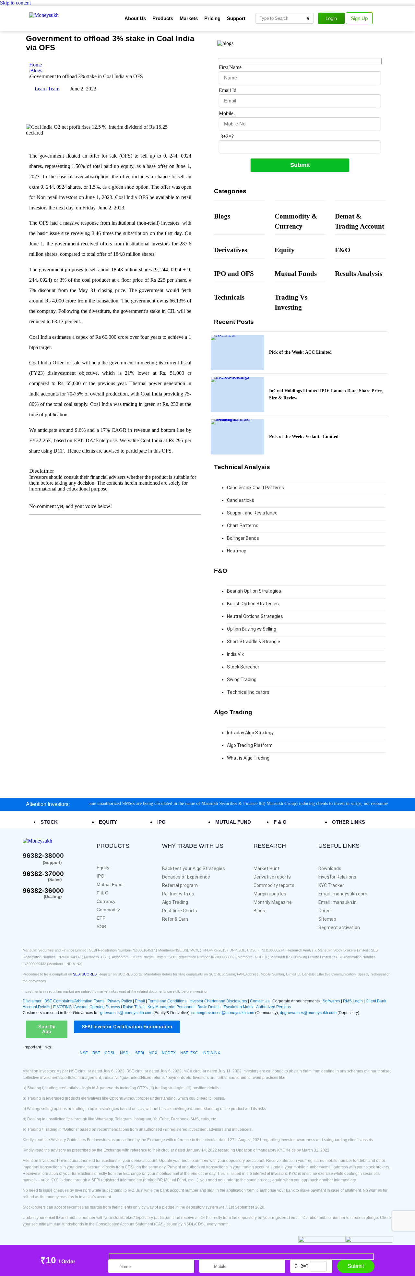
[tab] (68, 822)
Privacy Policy (119, 1001)
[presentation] (53, 822)
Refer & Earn (175, 919)
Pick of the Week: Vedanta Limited (303, 436)
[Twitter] (144, 94)
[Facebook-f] (27, 907)
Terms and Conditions (167, 1001)
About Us (135, 18)
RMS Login (353, 1001)
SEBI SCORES (85, 974)
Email (140, 1001)
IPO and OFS (234, 273)
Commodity (108, 909)
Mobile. (227, 113)
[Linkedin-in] (67, 907)
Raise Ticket (134, 1007)
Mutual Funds (296, 273)
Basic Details (208, 1007)
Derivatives (230, 250)
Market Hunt (266, 868)
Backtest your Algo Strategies (193, 868)
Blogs (222, 216)
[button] (47, 471)
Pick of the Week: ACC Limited (300, 352)
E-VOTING (63, 1007)
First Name (230, 67)
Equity (285, 250)
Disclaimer (41, 471)
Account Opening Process (97, 1007)
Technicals (229, 297)
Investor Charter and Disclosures (218, 1001)
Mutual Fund (110, 884)
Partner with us (178, 893)
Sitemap (327, 919)
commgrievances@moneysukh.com (222, 1012)
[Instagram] (179, 94)
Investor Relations (337, 877)
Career (325, 910)
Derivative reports (272, 877)
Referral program (180, 885)
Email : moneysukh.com (342, 893)
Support (236, 18)
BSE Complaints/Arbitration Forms (74, 1001)
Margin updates (270, 893)
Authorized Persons (273, 1007)
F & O (103, 892)
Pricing (212, 18)
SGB (101, 926)
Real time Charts (179, 910)
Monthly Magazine (273, 902)
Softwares (332, 1001)
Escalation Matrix (238, 1007)
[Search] (308, 18)
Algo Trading (175, 902)
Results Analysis (358, 273)
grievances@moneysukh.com (126, 1012)
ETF (101, 918)
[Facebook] (126, 94)
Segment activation (339, 927)
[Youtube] (161, 94)
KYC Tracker (331, 885)
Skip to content (15, 3)
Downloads (329, 868)
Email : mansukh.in (337, 902)
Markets (189, 18)
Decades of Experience (186, 877)
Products (162, 18)
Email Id (227, 90)
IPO (100, 876)
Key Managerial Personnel (171, 1007)
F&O (342, 250)
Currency (106, 901)
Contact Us (260, 1001)
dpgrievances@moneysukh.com (308, 1012)
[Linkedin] (126, 111)
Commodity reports (274, 885)
